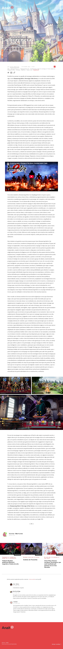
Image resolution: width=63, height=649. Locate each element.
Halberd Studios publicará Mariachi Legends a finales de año (10, 562)
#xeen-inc (29, 70)
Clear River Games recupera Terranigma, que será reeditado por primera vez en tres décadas (52, 564)
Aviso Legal (5, 642)
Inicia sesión (32, 579)
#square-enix (11, 70)
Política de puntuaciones (9, 644)
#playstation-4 (15, 69)
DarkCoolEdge (16, 591)
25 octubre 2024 (16, 592)
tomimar (15, 601)
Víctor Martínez (14, 66)
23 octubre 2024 (16, 585)
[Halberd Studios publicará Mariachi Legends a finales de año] (10, 549)
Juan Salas (16, 584)
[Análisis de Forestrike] (31, 549)
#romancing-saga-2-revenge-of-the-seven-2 (42, 69)
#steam (18, 70)
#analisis (36, 70)
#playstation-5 (24, 69)
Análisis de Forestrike (30, 560)
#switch (23, 70)
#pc (8, 69)
